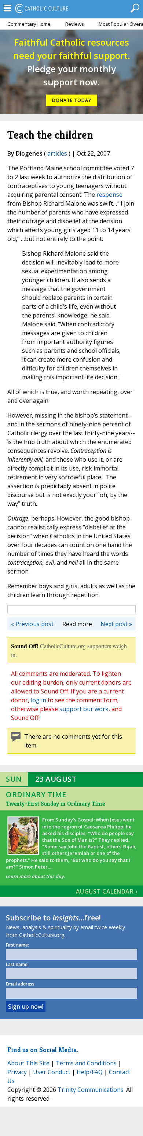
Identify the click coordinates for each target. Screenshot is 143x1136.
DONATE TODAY (71, 100)
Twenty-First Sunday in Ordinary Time (55, 803)
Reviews (74, 24)
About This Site (28, 1063)
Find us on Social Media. (42, 1050)
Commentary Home (29, 24)
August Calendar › (107, 891)
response (109, 195)
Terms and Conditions (86, 1063)
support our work (84, 709)
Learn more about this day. (35, 876)
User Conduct (51, 1072)
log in (38, 700)
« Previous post (32, 624)
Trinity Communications (91, 1090)
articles (57, 153)
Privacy (17, 1072)
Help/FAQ (90, 1072)
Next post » (116, 624)
